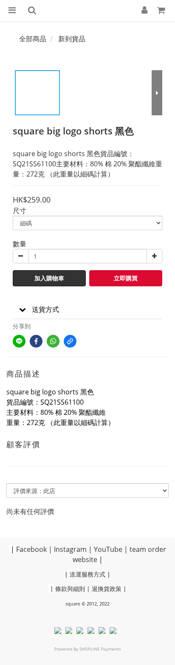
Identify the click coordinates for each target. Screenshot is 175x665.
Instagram (70, 549)
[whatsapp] (53, 341)
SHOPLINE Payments (100, 649)
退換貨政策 (106, 589)
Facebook (31, 549)
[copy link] (70, 341)
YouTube (108, 549)
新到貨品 (71, 38)
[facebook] (36, 341)
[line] (19, 341)
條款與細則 (70, 589)
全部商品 (32, 38)
